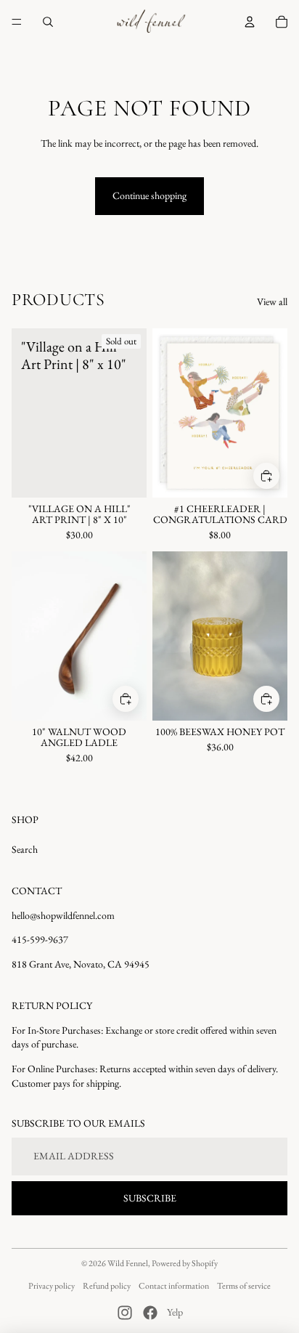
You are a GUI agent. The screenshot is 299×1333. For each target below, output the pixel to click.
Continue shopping (149, 195)
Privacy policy (51, 1286)
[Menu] (16, 22)
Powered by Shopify (185, 1263)
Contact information (174, 1286)
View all (272, 301)
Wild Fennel (127, 1263)
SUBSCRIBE (149, 1197)
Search (25, 849)
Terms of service (244, 1286)
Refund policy (107, 1286)
